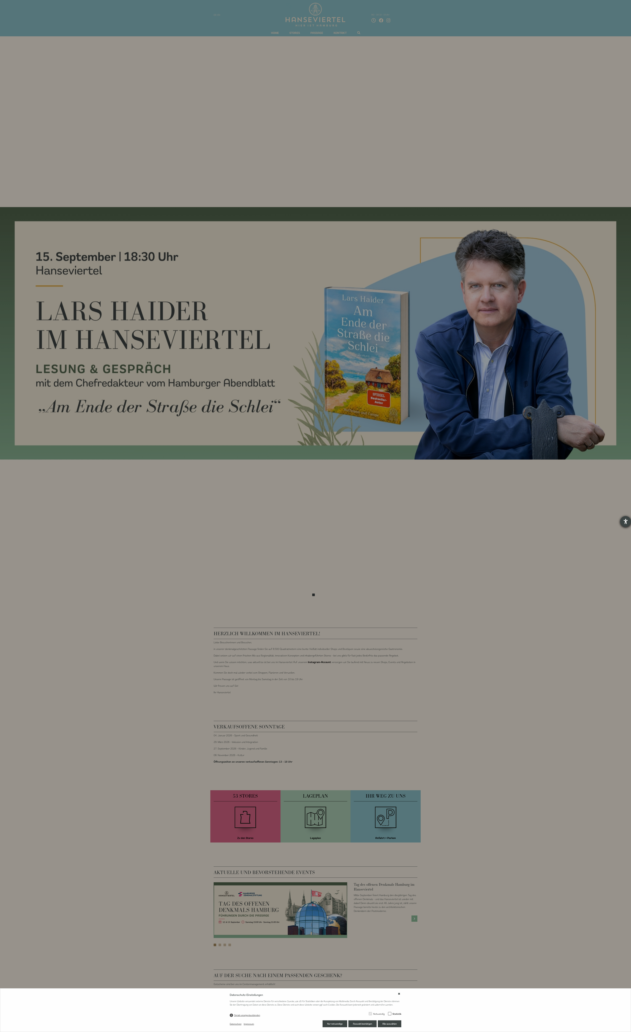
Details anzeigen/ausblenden (247, 1015)
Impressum (249, 1023)
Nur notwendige (335, 1023)
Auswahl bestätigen (362, 1023)
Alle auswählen (389, 1023)
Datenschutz (235, 1023)
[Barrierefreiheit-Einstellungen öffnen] (625, 521)
